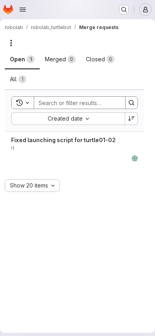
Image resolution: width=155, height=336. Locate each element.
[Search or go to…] (124, 9)
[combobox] (68, 118)
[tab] (22, 59)
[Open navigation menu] (22, 9)
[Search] (131, 102)
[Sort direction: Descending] (131, 118)
